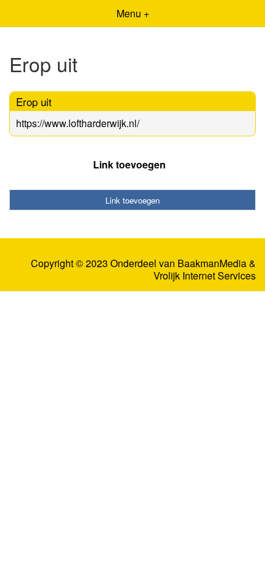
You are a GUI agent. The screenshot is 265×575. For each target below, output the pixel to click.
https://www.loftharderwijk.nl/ (77, 123)
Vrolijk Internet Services (204, 276)
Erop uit (34, 101)
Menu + (132, 13)
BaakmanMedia (212, 263)
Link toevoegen (129, 164)
